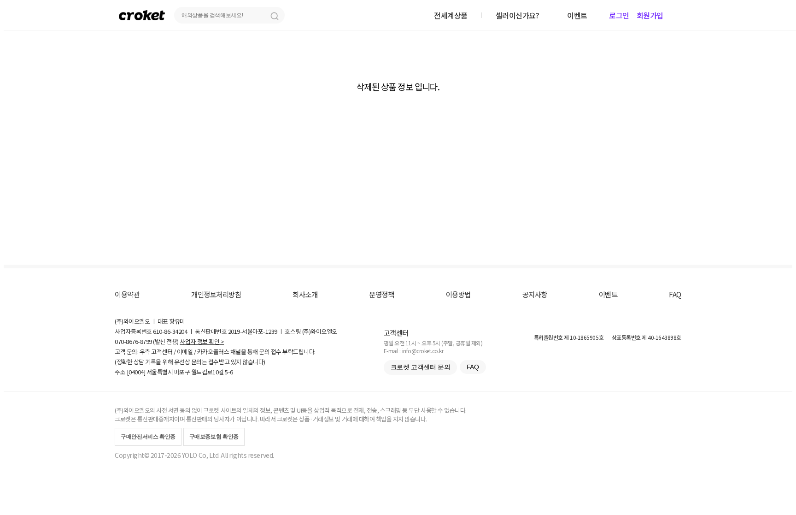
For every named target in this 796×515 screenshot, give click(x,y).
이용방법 (458, 294)
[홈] (142, 15)
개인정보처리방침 (216, 294)
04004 (136, 371)
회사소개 (305, 294)
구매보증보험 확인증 (214, 436)
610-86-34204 (170, 331)
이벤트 (608, 294)
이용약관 (127, 294)
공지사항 (534, 294)
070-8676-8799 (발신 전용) (147, 341)
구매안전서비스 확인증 (148, 436)
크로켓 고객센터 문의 (420, 367)
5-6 (229, 371)
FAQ (675, 294)
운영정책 (381, 294)
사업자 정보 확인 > (202, 341)
